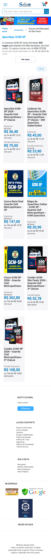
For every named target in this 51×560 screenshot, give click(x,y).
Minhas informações (26, 467)
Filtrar (41, 69)
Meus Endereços (24, 469)
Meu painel (22, 464)
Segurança (20, 442)
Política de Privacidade (25, 444)
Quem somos (22, 403)
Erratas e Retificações (24, 435)
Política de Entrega (23, 437)
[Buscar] (46, 11)
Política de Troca (22, 439)
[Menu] (5, 4)
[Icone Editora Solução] (25, 4)
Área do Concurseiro (24, 428)
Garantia (19, 432)
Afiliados (25, 408)
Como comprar (22, 430)
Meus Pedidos (23, 472)
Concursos (18, 30)
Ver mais (25, 59)
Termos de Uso (22, 447)
